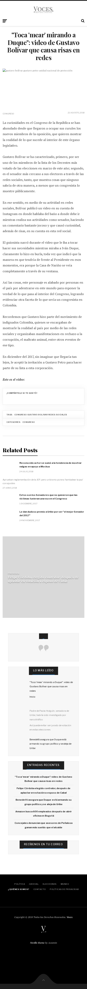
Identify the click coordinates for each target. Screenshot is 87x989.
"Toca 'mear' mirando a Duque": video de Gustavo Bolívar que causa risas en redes (51, 686)
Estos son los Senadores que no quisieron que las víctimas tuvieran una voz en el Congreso (48, 497)
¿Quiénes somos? (18, 889)
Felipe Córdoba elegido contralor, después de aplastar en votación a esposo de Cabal (43, 579)
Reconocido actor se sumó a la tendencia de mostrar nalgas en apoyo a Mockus (50, 465)
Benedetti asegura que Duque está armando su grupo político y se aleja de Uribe (51, 744)
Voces (69, 917)
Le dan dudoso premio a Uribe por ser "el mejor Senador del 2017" (51, 513)
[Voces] (43, 10)
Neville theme (37, 942)
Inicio (32, 696)
